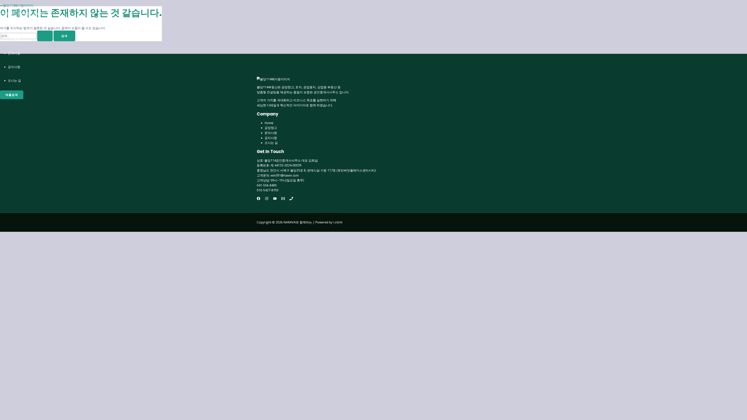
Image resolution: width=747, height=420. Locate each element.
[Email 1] (283, 199)
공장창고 (14, 40)
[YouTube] (275, 199)
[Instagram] (266, 199)
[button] (11, 94)
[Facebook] (258, 199)
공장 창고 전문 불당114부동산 (24, 13)
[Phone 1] (291, 199)
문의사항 (14, 53)
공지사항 (14, 67)
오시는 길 (14, 80)
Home (12, 26)
